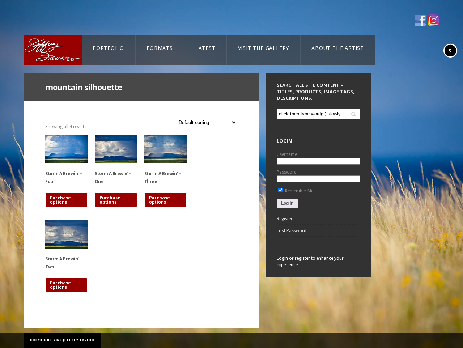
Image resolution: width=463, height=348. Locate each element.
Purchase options (60, 200)
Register (285, 218)
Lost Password (291, 230)
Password (287, 172)
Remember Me (298, 191)
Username (287, 154)
